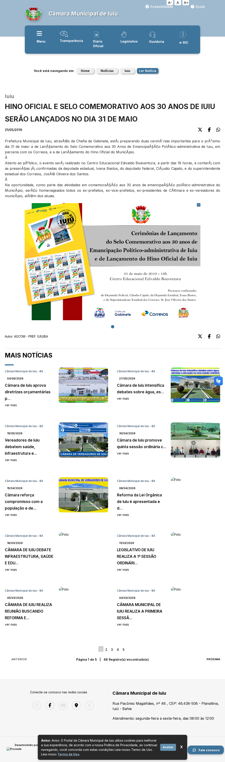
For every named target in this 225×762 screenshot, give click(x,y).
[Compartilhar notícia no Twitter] (200, 129)
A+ (186, 2)
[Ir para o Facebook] (48, 705)
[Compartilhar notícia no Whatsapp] (218, 129)
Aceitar (168, 747)
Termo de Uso (68, 754)
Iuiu (127, 71)
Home (85, 71)
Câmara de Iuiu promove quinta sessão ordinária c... (141, 446)
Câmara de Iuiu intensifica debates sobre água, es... (140, 391)
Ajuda (199, 6)
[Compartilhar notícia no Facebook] (209, 129)
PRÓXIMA (213, 659)
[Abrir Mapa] (75, 705)
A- (170, 2)
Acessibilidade (161, 6)
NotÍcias (107, 71)
